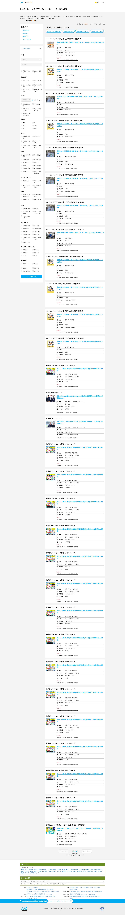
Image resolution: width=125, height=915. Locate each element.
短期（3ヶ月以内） (37, 85)
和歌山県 (75, 889)
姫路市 (91, 887)
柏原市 (40, 871)
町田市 (35, 887)
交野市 (84, 871)
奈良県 (71, 889)
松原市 (22, 871)
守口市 (63, 869)
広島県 (28, 896)
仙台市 (85, 891)
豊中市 (36, 869)
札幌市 (74, 891)
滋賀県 (98, 887)
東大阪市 (69, 871)
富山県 (75, 894)
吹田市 (44, 869)
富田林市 (87, 869)
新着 (91, 24)
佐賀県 (79, 896)
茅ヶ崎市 (44, 889)
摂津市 (54, 871)
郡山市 (78, 893)
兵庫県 (84, 887)
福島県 (75, 893)
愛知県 (28, 894)
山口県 (43, 896)
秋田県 (100, 891)
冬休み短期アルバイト (82, 31)
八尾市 (76, 869)
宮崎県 (99, 896)
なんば (80, 887)
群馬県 (40, 893)
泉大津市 (49, 869)
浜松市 (43, 894)
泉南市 (74, 871)
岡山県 (31, 896)
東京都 (28, 887)
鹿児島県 (95, 896)
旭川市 (78, 891)
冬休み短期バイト (68, 31)
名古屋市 (32, 894)
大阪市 (22, 869)
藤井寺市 (64, 871)
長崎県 (83, 896)
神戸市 (87, 887)
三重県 (50, 894)
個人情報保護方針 (79, 908)
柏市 (49, 891)
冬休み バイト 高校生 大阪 (53, 31)
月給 (104, 24)
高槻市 (54, 869)
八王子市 (32, 887)
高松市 (49, 896)
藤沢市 (39, 889)
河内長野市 (99, 869)
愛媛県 (28, 898)
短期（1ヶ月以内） (26, 85)
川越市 (31, 891)
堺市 (26, 869)
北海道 (71, 891)
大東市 (27, 871)
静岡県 (40, 894)
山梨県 (89, 894)
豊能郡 (22, 873)
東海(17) (25, 36)
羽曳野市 (45, 871)
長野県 (93, 894)
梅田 (74, 887)
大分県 (90, 896)
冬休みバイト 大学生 (97, 31)
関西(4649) (26, 30)
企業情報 (46, 908)
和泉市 (31, 871)
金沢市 (81, 894)
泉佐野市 (82, 869)
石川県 (78, 894)
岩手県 (93, 891)
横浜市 (32, 889)
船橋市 (45, 891)
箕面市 (36, 871)
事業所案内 (51, 908)
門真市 (50, 871)
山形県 (71, 893)
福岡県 (71, 896)
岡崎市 (35, 894)
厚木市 (51, 889)
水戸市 (31, 893)
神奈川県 (28, 889)
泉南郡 (37, 873)
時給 (95, 24)
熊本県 (86, 896)
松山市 (31, 898)
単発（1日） (26, 80)
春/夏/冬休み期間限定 (38, 90)
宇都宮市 (56, 891)
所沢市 (35, 891)
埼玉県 (28, 891)
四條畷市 (79, 871)
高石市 (59, 871)
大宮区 (38, 891)
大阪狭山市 (90, 871)
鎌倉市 (48, 889)
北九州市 (75, 896)
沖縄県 (71, 898)
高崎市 (43, 893)
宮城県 (82, 891)
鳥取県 (35, 896)
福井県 (86, 894)
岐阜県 (47, 894)
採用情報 (65, 908)
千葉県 (42, 891)
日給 (100, 24)
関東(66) (25, 33)
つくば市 (35, 893)
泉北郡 (100, 871)
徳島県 (54, 896)
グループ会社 (71, 908)
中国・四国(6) (27, 39)
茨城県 (28, 893)
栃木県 (52, 891)
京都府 (95, 887)
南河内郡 (32, 873)
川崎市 (35, 889)
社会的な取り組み (59, 908)
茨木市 (72, 869)
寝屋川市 (93, 869)
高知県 (35, 898)
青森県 (89, 891)
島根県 (39, 896)
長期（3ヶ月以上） (26, 90)
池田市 (40, 869)
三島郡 (27, 873)
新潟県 (71, 894)
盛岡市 (96, 891)
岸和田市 (31, 869)
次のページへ (86, 851)
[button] (103, 31)
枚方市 (68, 869)
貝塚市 (59, 869)
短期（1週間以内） (37, 81)
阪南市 (95, 871)
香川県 (46, 896)
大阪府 (71, 887)
